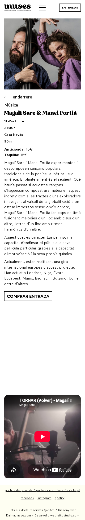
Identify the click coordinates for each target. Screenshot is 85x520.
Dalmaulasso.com (18, 515)
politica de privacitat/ (20, 490)
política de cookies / (51, 490)
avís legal (73, 490)
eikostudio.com (68, 515)
